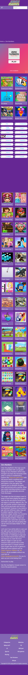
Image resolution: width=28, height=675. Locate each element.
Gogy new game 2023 (16, 477)
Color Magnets (19, 324)
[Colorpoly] (7, 456)
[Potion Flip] (7, 321)
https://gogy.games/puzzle (10, 556)
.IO (7, 648)
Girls (21, 144)
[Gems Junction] (7, 381)
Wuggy (22, 148)
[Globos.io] (7, 262)
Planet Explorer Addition (9, 550)
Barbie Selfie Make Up (8, 294)
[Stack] (7, 411)
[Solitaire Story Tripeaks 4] (21, 86)
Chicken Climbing (20, 354)
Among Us (23, 152)
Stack (3, 413)
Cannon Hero (19, 294)
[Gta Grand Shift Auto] (20, 262)
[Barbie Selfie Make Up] (7, 291)
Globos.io (4, 264)
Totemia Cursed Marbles (9, 398)
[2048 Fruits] (7, 366)
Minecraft (7, 645)
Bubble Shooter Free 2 (21, 118)
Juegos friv (23, 136)
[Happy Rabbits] (20, 336)
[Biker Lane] (7, 306)
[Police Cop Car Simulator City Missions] (20, 306)
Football (8, 144)
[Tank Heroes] (7, 232)
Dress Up (8, 140)
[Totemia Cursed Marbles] (20, 381)
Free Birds (4, 103)
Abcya (14, 660)
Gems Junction (6, 383)
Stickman (23, 140)
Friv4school (23, 124)
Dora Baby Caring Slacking (9, 219)
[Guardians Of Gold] (7, 116)
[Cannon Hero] (20, 291)
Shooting (8, 148)
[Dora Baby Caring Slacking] (7, 217)
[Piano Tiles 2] (20, 247)
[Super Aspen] (7, 277)
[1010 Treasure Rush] (20, 456)
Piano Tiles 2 (19, 249)
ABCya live (9, 136)
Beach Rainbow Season (9, 443)
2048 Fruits (5, 369)
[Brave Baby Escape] (7, 351)
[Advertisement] (14, 25)
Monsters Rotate (20, 398)
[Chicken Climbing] (20, 351)
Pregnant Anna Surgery (9, 204)
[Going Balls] (20, 366)
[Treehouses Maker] (7, 86)
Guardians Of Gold (6, 118)
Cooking (8, 156)
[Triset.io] (20, 441)
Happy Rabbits (19, 339)
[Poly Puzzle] (21, 101)
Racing (7, 654)
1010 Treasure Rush (21, 458)
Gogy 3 (8, 132)
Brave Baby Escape (7, 354)
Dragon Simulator (20, 279)
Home (2, 41)
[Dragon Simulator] (20, 277)
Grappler (17, 413)
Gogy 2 (22, 128)
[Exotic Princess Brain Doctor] (20, 232)
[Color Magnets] (20, 321)
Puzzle (22, 156)
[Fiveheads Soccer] (7, 336)
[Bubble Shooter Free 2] (21, 116)
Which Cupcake (6, 428)
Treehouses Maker (6, 88)
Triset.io (17, 443)
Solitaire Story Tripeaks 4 (21, 88)
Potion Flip (5, 324)
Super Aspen (6, 279)
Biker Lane (5, 309)
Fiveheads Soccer (7, 339)
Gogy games (8, 128)
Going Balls (18, 369)
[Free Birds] (7, 101)
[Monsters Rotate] (20, 396)
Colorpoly (4, 458)
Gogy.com (23, 132)
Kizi (7, 124)
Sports (8, 152)
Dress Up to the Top (8, 249)
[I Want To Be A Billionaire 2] (20, 217)
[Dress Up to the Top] (7, 247)
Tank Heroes (6, 234)
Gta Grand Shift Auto (21, 264)
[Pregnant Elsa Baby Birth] (20, 202)
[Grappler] (20, 411)
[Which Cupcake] (7, 426)
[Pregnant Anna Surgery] (7, 202)
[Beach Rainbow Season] (7, 441)
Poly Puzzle (18, 103)
